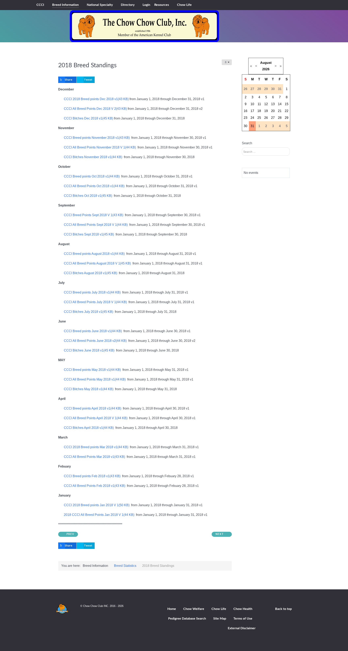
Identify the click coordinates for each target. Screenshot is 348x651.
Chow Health (242, 609)
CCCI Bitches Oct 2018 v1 (88, 195)
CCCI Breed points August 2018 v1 (94, 253)
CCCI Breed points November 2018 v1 (97, 137)
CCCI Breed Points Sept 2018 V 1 (93, 215)
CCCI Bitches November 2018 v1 (93, 157)
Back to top (283, 609)
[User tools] (227, 62)
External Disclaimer (242, 628)
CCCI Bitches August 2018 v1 (90, 273)
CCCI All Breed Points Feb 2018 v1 (94, 485)
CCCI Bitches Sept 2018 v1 (89, 234)
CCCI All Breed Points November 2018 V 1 (100, 147)
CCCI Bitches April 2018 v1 (89, 427)
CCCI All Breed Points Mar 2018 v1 (94, 456)
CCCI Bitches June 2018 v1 (89, 350)
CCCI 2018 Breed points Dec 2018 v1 (96, 99)
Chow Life (218, 609)
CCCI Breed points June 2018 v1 (93, 331)
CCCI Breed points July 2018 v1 (92, 292)
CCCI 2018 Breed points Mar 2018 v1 (96, 447)
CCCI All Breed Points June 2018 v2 (95, 340)
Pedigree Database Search (187, 618)
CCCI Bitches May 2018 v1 (88, 389)
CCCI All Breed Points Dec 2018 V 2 (95, 108)
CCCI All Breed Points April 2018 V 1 (95, 418)
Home (171, 609)
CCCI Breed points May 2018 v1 (92, 369)
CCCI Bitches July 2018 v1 (88, 311)
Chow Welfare (193, 609)
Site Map (219, 618)
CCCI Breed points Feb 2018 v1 (92, 476)
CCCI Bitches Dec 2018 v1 (88, 118)
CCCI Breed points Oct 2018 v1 (92, 176)
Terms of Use (242, 618)
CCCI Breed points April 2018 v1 (92, 408)
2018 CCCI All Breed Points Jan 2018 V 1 (99, 514)
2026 (265, 69)
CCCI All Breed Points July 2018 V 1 (95, 302)
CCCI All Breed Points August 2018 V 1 (97, 263)
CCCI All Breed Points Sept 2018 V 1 (96, 224)
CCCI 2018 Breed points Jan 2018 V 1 (96, 505)
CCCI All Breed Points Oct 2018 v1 (94, 186)
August (265, 62)
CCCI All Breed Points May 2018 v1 (95, 379)
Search (247, 143)
